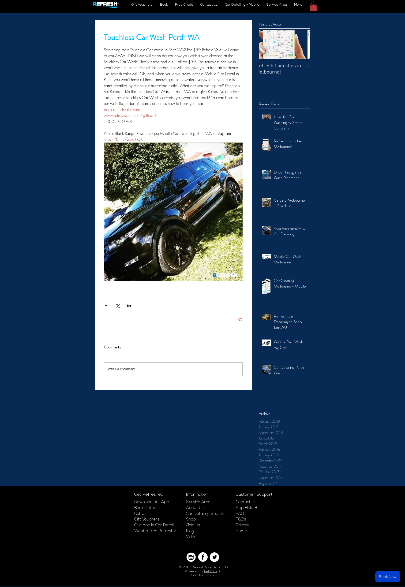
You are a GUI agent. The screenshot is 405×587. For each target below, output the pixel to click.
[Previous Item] (266, 44)
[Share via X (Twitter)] (117, 305)
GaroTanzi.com (202, 575)
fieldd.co (210, 571)
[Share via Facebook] (106, 305)
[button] (313, 6)
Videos (192, 537)
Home (241, 531)
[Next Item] (303, 44)
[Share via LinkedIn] (129, 305)
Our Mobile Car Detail (154, 525)
